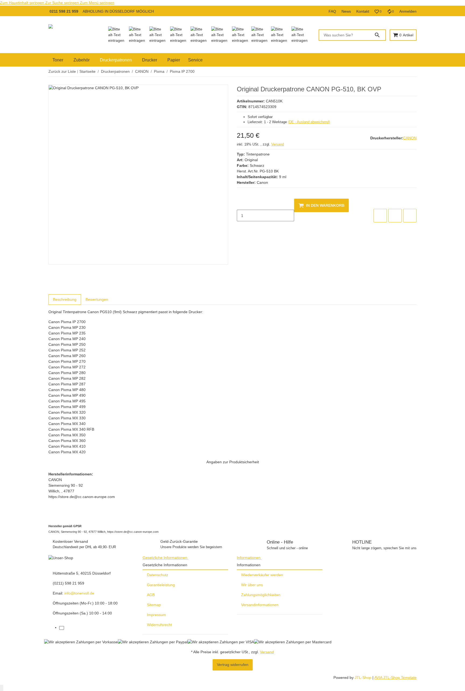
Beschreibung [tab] (64, 299)
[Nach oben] (1, 688)
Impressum (156, 615)
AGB (151, 595)
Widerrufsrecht (159, 625)
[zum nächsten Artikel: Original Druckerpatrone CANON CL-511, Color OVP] (416, 71)
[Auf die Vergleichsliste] (380, 215)
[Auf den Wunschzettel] (395, 215)
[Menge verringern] (241, 204)
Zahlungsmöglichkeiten (260, 595)
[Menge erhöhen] (241, 227)
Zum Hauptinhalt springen (22, 3)
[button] (378, 11)
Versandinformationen (260, 605)
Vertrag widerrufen (232, 664)
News (346, 11)
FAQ (332, 11)
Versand (277, 144)
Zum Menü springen (97, 3)
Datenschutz (157, 575)
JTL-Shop (363, 677)
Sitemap (154, 605)
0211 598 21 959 (64, 11)
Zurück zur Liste (62, 71)
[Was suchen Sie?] (379, 35)
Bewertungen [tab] (97, 299)
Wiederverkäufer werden (262, 575)
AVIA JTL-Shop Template (395, 677)
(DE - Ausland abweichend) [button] (309, 122)
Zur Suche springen (62, 3)
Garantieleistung (161, 585)
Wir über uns (252, 585)
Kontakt (362, 11)
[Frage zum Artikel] (410, 215)
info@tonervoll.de (79, 593)
